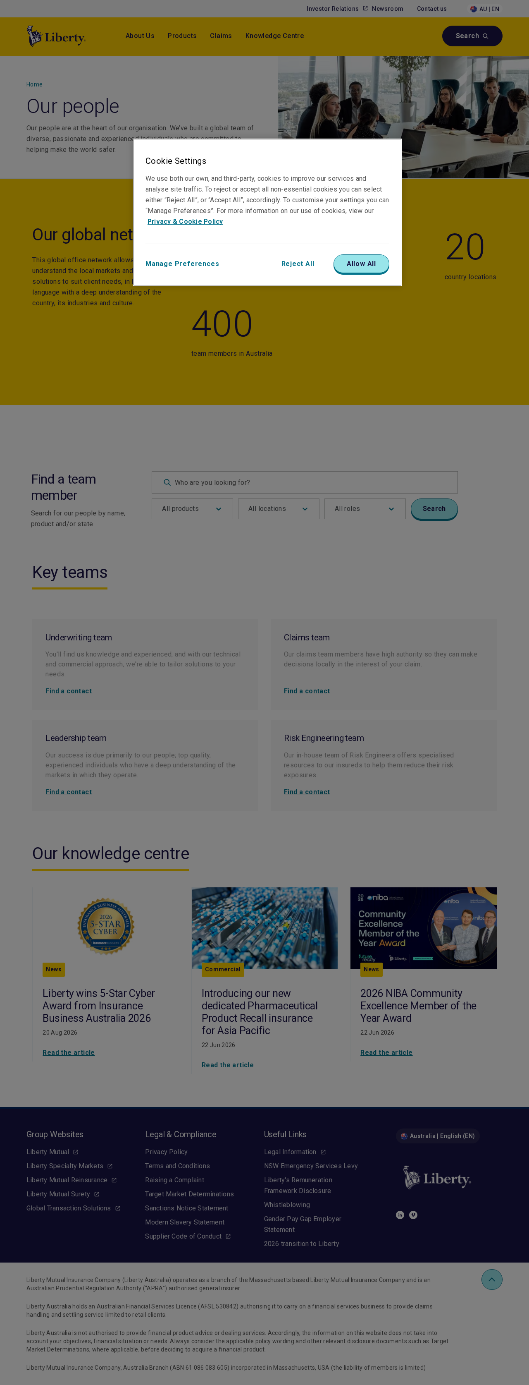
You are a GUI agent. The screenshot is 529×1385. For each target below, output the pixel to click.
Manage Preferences (182, 264)
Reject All (298, 264)
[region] (267, 212)
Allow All (361, 264)
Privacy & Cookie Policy (185, 221)
